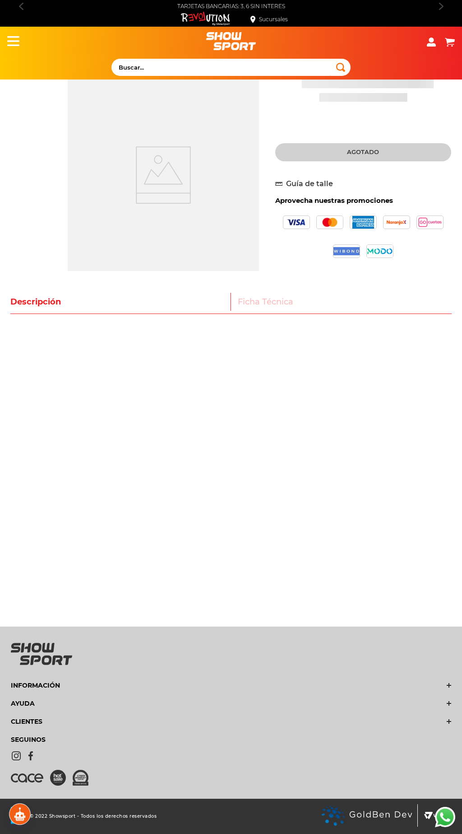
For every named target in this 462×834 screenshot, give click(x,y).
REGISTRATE (231, 133)
